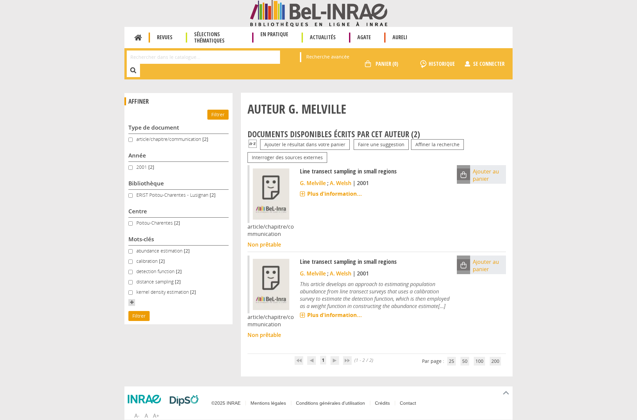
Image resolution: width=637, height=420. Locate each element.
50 (464, 361)
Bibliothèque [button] (146, 183)
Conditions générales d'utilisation (330, 403)
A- (136, 415)
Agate (364, 37)
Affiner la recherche (437, 144)
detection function (156, 271)
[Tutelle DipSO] (186, 400)
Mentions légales (268, 403)
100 (479, 361)
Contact (408, 403)
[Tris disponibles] (253, 144)
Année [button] (137, 155)
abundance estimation (160, 251)
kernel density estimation (163, 292)
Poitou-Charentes (155, 223)
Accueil (138, 37)
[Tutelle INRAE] (146, 399)
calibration (147, 261)
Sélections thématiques (209, 37)
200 (495, 361)
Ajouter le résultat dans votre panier (304, 144)
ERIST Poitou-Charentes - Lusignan (173, 195)
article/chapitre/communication (169, 139)
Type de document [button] (153, 127)
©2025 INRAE (226, 403)
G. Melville (313, 183)
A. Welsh (340, 183)
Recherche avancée (327, 56)
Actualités (323, 37)
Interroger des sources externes (287, 157)
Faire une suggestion (381, 144)
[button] (131, 302)
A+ (156, 415)
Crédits (382, 403)
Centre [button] (137, 211)
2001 (142, 167)
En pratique (274, 34)
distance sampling (155, 281)
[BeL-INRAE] (319, 13)
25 (451, 361)
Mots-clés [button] (141, 239)
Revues (165, 37)
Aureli (399, 37)
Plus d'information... (334, 193)
